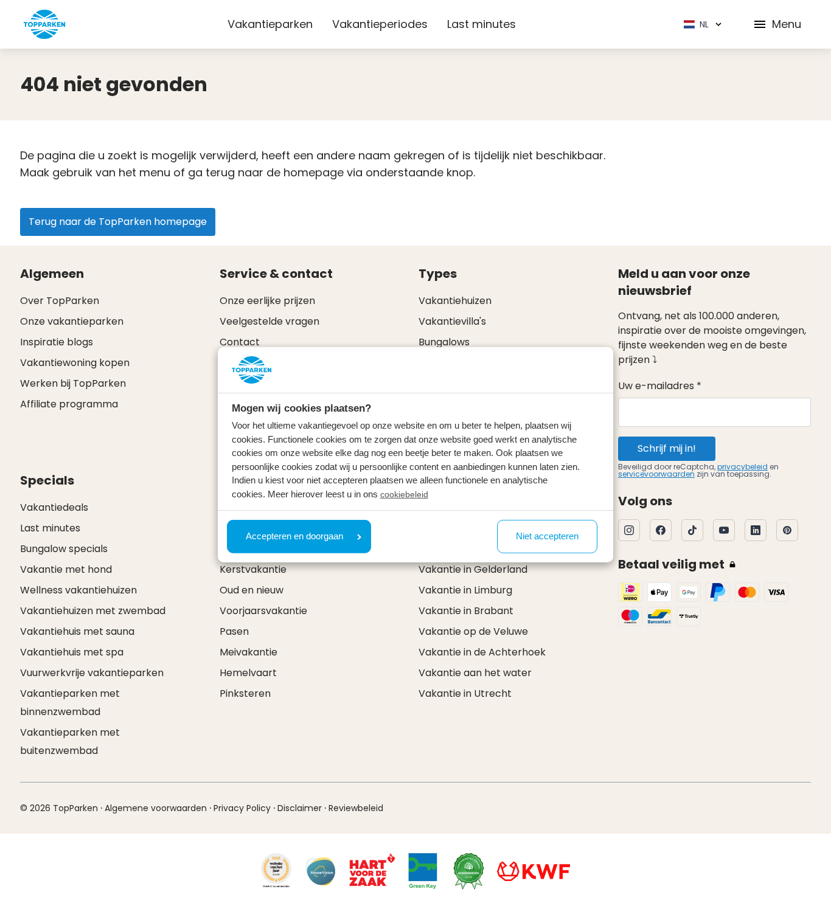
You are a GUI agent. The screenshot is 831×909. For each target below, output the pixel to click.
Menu (786, 24)
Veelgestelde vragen (269, 321)
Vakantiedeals (54, 507)
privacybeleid (742, 466)
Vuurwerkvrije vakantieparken (92, 673)
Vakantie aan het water (475, 673)
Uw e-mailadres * (659, 386)
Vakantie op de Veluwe (473, 631)
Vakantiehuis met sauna (77, 631)
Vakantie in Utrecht (465, 693)
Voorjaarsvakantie (263, 611)
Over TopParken (59, 301)
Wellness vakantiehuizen (78, 590)
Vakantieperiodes (380, 24)
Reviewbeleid (356, 808)
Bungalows (444, 342)
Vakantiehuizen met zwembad (92, 611)
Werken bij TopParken (73, 383)
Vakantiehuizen (455, 301)
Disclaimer (299, 808)
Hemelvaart (248, 673)
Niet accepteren (547, 536)
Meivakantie (248, 652)
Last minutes (481, 24)
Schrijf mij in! (667, 448)
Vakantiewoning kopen (75, 363)
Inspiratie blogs (56, 342)
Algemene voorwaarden (156, 808)
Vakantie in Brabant (466, 611)
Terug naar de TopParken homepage (118, 222)
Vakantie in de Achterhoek (482, 652)
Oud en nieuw (251, 590)
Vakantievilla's (452, 321)
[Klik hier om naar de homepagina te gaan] (44, 24)
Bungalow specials (64, 549)
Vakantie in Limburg (465, 590)
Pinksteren (245, 693)
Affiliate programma (69, 404)
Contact (240, 342)
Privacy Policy (242, 808)
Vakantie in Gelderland (473, 569)
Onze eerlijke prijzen (267, 301)
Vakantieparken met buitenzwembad (70, 741)
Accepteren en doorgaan (294, 536)
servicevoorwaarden (656, 474)
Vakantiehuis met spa (71, 652)
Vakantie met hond (66, 569)
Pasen (234, 631)
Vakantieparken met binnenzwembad (70, 702)
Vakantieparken (270, 24)
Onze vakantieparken (71, 321)
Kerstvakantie (253, 569)
